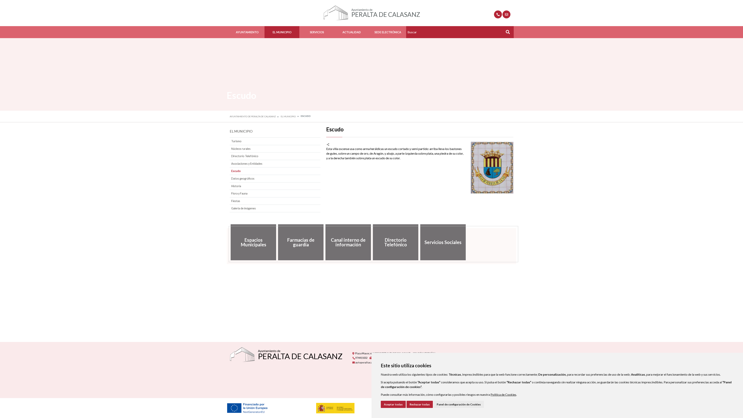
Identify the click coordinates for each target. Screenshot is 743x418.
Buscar (506, 33)
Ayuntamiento (247, 32)
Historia (236, 186)
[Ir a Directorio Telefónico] (498, 14)
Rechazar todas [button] (420, 404)
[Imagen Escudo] (492, 168)
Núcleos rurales (241, 148)
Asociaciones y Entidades (246, 163)
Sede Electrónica (387, 32)
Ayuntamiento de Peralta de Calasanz (253, 116)
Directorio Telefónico (244, 156)
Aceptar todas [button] (393, 404)
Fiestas (235, 201)
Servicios (317, 32)
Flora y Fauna (239, 193)
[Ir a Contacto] (506, 14)
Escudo (236, 171)
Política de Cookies (503, 394)
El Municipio (282, 32)
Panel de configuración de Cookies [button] (459, 404)
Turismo (236, 141)
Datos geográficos (242, 178)
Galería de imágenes (243, 208)
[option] (253, 242)
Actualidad (351, 32)
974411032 (361, 357)
